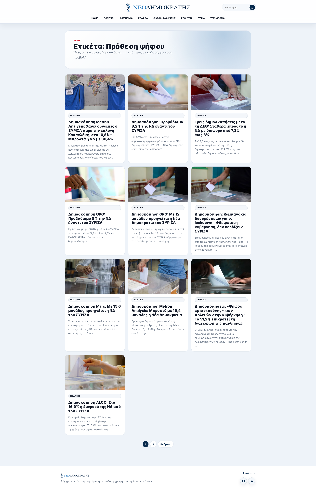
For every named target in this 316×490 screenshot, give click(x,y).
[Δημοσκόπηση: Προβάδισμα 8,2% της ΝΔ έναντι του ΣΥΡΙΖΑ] (158, 92)
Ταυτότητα (249, 473)
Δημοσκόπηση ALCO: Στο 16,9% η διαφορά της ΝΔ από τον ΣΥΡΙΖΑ (94, 406)
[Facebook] (243, 480)
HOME (95, 18)
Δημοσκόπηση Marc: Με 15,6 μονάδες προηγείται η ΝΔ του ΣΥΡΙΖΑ (94, 310)
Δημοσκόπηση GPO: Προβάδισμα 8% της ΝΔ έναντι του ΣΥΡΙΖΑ (89, 218)
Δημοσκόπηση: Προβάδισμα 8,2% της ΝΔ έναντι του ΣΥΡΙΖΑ (157, 126)
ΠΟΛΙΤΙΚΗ (109, 18)
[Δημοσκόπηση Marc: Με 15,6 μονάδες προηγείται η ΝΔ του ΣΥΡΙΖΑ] (95, 276)
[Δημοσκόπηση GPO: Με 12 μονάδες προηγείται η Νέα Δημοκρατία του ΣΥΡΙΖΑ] (158, 184)
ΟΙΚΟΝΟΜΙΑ (126, 18)
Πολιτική (75, 115)
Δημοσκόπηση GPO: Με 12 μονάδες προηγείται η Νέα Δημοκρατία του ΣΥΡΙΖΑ (156, 218)
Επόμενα (165, 444)
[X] (251, 480)
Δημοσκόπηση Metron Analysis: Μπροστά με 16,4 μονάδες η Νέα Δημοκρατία (157, 310)
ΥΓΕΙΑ (201, 18)
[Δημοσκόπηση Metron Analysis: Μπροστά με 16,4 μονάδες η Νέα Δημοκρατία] (158, 276)
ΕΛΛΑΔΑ (143, 18)
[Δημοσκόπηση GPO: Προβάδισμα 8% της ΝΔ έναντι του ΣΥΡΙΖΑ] (95, 184)
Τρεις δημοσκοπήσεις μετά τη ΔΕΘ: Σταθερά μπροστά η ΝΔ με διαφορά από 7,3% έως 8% (220, 128)
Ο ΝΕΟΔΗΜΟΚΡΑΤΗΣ (164, 18)
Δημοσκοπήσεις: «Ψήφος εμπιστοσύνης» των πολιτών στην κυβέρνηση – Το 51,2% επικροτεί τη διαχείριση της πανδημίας (220, 315)
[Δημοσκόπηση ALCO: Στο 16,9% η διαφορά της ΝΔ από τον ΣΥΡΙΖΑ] (95, 372)
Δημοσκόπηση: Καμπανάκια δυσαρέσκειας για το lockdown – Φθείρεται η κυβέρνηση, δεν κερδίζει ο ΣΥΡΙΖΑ (220, 222)
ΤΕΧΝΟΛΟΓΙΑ (217, 18)
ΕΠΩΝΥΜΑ (187, 18)
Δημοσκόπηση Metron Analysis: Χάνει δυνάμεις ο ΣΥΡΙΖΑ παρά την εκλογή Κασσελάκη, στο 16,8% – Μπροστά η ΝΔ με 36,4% (92, 130)
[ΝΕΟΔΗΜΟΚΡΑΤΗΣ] (158, 7)
